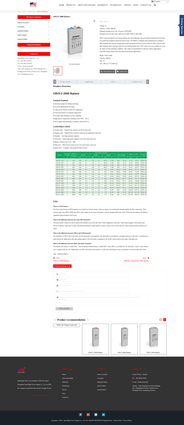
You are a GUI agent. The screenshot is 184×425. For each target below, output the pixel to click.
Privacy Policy (127, 420)
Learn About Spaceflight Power (40, 395)
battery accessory (23, 22)
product (24, 11)
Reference (65, 382)
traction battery (22, 39)
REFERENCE (103, 5)
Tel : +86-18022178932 (139, 378)
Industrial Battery (63, 254)
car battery (20, 27)
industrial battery (31, 11)
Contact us (65, 397)
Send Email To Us (108, 71)
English (157, 1)
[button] (164, 319)
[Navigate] (155, 5)
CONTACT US (145, 5)
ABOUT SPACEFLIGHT (87, 5)
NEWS (135, 5)
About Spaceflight (67, 378)
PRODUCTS (70, 5)
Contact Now (123, 71)
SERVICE (127, 5)
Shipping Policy (108, 420)
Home (19, 11)
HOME (61, 5)
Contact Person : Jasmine (139, 374)
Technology (65, 386)
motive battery (22, 35)
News (63, 393)
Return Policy (118, 420)
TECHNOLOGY (116, 5)
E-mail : (140, 382)
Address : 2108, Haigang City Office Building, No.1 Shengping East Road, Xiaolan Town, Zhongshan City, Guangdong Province (146, 388)
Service (64, 389)
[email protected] (27, 66)
